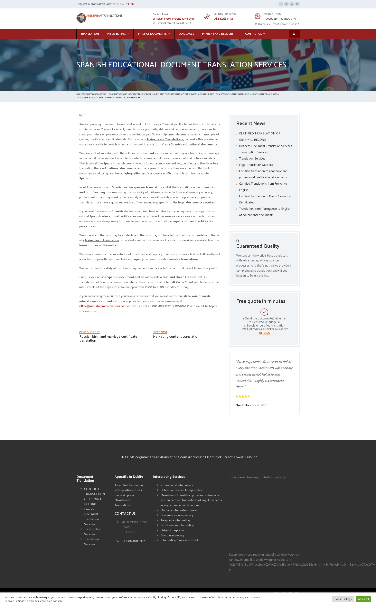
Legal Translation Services (256, 165)
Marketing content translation (176, 337)
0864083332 (223, 19)
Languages (186, 34)
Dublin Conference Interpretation (182, 490)
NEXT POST (160, 332)
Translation (89, 34)
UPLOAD (264, 333)
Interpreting (116, 34)
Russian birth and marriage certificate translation (108, 339)
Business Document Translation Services (265, 146)
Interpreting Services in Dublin (180, 540)
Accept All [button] (363, 599)
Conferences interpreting (177, 515)
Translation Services (252, 158)
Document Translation (265, 94)
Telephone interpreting (175, 520)
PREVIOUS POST (89, 332)
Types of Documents (152, 34)
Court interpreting (172, 535)
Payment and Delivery (217, 34)
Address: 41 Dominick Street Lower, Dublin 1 (223, 457)
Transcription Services (253, 152)
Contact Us (253, 34)
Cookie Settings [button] (343, 599)
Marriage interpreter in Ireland (180, 510)
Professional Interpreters (177, 485)
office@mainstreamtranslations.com (173, 19)
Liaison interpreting (173, 530)
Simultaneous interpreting (177, 525)
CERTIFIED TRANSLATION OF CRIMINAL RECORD (94, 496)
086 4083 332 (125, 4)
